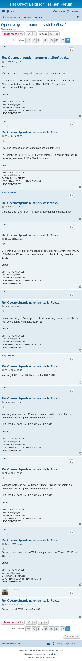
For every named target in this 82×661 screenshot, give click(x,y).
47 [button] (62, 40)
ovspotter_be (8, 356)
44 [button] (45, 40)
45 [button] (51, 40)
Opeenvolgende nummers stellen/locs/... (35, 24)
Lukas (5, 47)
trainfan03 (14, 590)
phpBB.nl (53, 654)
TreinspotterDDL (9, 192)
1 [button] (38, 40)
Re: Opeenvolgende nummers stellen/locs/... (35, 57)
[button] (28, 40)
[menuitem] (10, 11)
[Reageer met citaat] (71, 49)
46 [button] (56, 40)
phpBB (31, 650)
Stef (14, 29)
